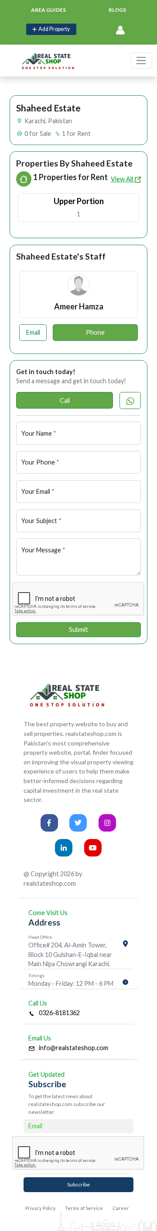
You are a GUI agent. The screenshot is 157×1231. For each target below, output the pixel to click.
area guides (48, 10)
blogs (117, 10)
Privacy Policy (40, 1208)
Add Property (53, 29)
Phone (95, 332)
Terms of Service (84, 1208)
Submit (78, 629)
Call (65, 400)
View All (122, 179)
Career (121, 1208)
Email (33, 332)
